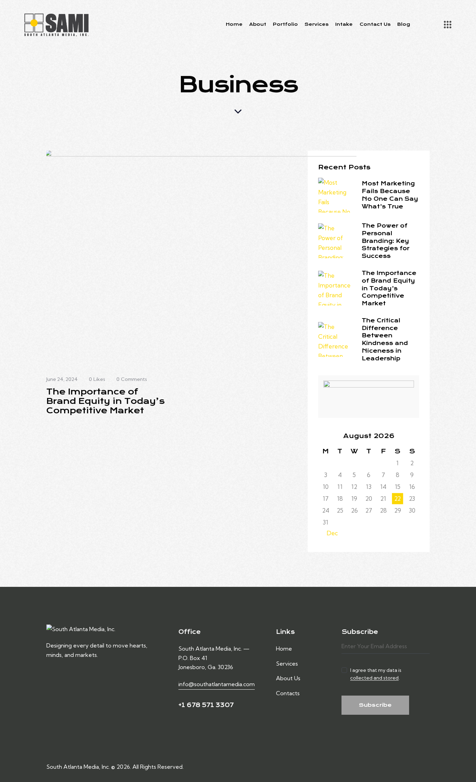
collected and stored (374, 678)
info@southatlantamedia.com (216, 684)
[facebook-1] (393, 766)
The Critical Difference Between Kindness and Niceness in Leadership (385, 339)
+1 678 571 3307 (205, 705)
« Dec (330, 533)
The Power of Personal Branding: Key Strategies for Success (385, 240)
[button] (102, 379)
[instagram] (410, 766)
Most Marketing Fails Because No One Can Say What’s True (390, 194)
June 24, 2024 (62, 379)
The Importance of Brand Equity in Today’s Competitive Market (105, 401)
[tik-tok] (427, 766)
